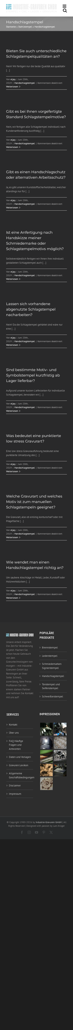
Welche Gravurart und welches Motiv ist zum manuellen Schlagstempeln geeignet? (34, 501)
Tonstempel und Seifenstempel (51, 686)
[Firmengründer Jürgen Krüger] (46, 765)
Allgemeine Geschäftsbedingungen (20, 775)
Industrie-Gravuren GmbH (49, 822)
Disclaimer (15, 785)
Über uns (14, 732)
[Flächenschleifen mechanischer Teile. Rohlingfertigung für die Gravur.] (46, 752)
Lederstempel (49, 656)
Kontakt (13, 724)
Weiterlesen (12, 86)
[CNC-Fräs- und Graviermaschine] (60, 765)
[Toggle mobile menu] (65, 6)
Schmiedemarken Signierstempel (51, 666)
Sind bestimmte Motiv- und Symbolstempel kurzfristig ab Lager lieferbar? (33, 375)
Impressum (15, 794)
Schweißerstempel (52, 696)
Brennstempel (50, 647)
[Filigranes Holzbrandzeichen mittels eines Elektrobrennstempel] (46, 779)
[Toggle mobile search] (65, 10)
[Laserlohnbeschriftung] (46, 738)
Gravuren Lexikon (18, 765)
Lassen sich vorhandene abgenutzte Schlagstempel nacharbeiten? (31, 309)
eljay (13, 79)
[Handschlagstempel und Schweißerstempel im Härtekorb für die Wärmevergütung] (60, 752)
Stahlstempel (25, 26)
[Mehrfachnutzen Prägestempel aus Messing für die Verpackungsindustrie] (60, 738)
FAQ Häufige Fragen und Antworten (16, 745)
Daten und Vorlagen (20, 757)
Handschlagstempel (24, 82)
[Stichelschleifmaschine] (60, 724)
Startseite (11, 26)
